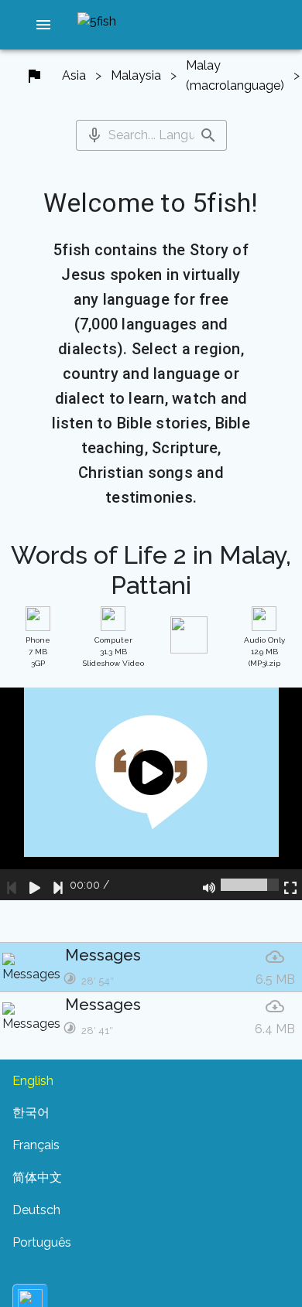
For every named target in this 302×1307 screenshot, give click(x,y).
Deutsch (36, 1210)
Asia (74, 75)
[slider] (250, 885)
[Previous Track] (11, 884)
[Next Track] (58, 884)
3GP (38, 651)
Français (36, 1145)
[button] (43, 24)
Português (41, 1242)
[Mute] (209, 884)
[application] (151, 794)
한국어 (31, 1112)
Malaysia (136, 75)
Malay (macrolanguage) (235, 75)
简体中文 (37, 1177)
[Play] (34, 884)
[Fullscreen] (290, 884)
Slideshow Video (113, 651)
